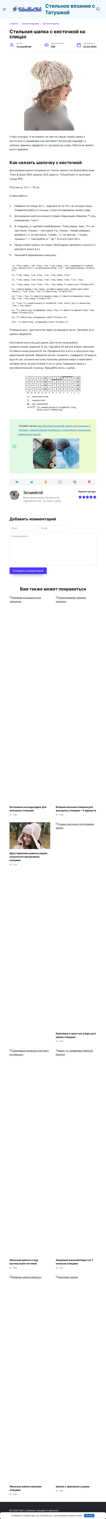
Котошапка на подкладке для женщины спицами (28, 809)
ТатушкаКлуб (33, 492)
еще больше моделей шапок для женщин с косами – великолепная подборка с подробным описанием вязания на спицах (54, 430)
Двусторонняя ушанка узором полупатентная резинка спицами (28, 857)
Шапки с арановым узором (72, 1486)
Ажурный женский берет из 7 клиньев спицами (74, 1262)
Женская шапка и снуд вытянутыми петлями (24, 1262)
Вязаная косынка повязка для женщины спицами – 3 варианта (76, 809)
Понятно (89, 1515)
